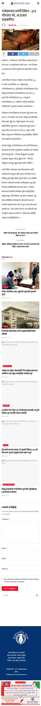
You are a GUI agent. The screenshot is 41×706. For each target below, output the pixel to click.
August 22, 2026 (7, 298)
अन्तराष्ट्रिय (6, 406)
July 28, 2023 (24, 25)
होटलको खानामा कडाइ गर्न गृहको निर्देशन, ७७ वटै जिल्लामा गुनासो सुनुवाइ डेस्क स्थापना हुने (20, 451)
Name (4, 548)
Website (5, 569)
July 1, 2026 (6, 416)
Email (4, 558)
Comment (6, 519)
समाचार (6, 287)
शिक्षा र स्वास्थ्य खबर (9, 485)
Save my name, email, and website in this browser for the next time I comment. (21, 580)
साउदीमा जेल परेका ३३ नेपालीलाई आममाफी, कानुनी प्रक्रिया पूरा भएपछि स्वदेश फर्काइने (20, 412)
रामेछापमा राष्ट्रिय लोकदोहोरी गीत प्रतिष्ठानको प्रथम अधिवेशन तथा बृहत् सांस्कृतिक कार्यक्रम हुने (20, 372)
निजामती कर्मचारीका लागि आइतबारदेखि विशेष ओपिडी (19, 332)
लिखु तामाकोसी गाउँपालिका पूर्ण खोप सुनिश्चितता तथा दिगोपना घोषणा (19, 490)
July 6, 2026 (6, 377)
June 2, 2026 (6, 495)
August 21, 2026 (7, 337)
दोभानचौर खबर (12, 25)
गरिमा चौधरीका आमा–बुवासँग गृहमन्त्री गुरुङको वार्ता (19, 293)
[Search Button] (37, 595)
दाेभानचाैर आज (7, 366)
